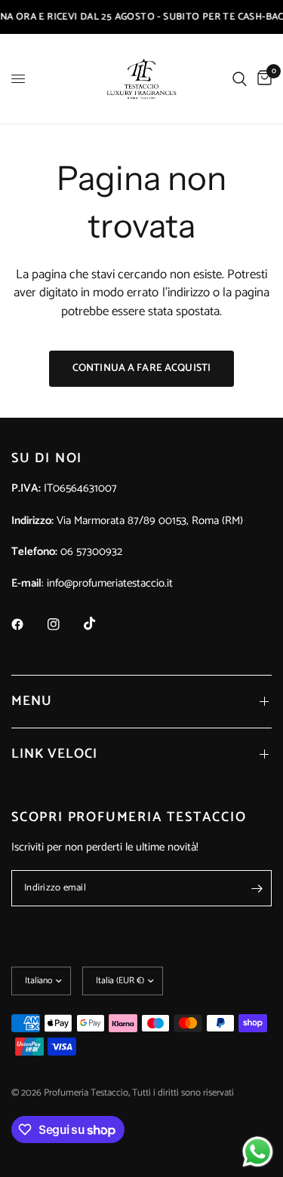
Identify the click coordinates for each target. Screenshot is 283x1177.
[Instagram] (64, 624)
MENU (31, 701)
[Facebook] (28, 624)
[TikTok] (100, 623)
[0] (262, 79)
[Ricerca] (239, 79)
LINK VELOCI (54, 754)
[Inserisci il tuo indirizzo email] (256, 888)
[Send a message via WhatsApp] (257, 1151)
